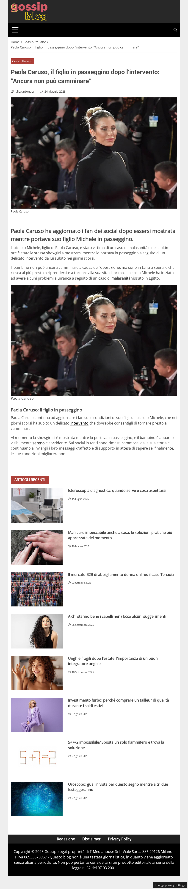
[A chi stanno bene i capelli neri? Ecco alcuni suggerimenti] (37, 631)
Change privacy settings (170, 885)
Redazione (66, 838)
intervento (79, 423)
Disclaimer (91, 838)
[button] (175, 30)
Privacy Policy (119, 838)
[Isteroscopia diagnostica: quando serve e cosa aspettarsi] (37, 505)
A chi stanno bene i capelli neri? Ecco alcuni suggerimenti (117, 616)
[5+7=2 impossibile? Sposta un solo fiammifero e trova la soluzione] (37, 757)
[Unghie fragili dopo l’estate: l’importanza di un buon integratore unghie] (37, 673)
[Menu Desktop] (15, 30)
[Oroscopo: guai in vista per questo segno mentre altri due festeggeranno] (37, 799)
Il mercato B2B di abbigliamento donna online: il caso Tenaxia (121, 574)
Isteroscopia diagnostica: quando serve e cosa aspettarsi (117, 490)
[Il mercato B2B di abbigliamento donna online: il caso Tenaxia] (37, 589)
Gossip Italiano (22, 61)
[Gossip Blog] (29, 11)
